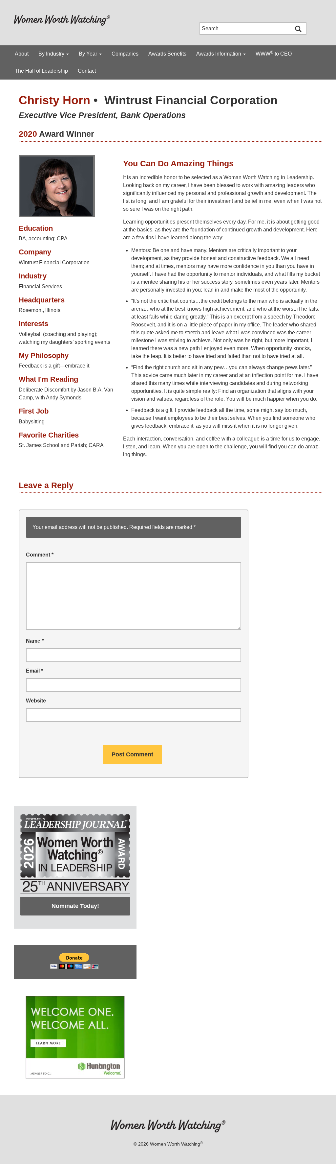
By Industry (52, 54)
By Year (88, 54)
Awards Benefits (167, 54)
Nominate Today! (75, 906)
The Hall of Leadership (41, 71)
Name (35, 641)
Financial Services (40, 286)
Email (34, 671)
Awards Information (219, 54)
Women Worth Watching (175, 1144)
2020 (28, 133)
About (22, 54)
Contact (87, 71)
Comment (39, 555)
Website (36, 700)
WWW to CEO (274, 53)
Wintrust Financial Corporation (191, 100)
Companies (125, 54)
